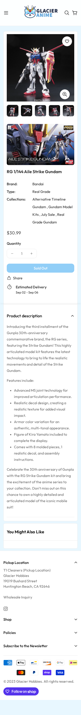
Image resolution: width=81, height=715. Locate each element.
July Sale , (48, 214)
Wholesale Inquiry (17, 597)
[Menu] (6, 12)
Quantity (14, 243)
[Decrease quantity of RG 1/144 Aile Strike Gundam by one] (12, 253)
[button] (67, 12)
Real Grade (41, 191)
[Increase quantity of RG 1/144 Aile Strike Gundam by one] (31, 253)
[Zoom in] (65, 94)
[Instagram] (5, 609)
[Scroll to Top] (72, 691)
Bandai (38, 184)
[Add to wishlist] (67, 41)
